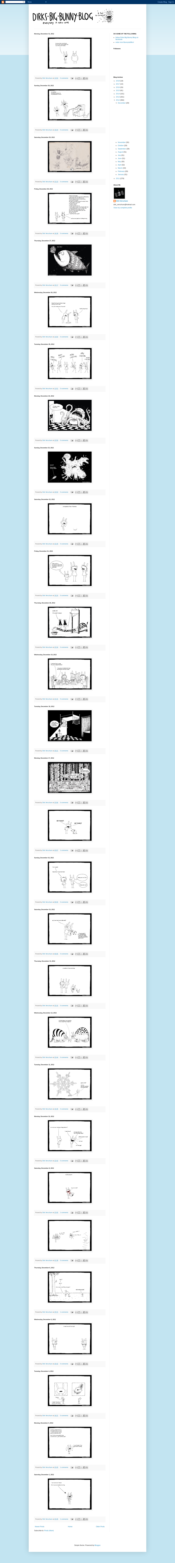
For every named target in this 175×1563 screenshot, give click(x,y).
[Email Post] (72, 78)
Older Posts (100, 1527)
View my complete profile (122, 208)
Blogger (97, 1545)
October (121, 145)
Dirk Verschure (47, 78)
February (121, 171)
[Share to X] (81, 78)
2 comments (64, 1109)
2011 (118, 178)
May (119, 162)
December (122, 103)
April (120, 165)
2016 (118, 87)
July (119, 155)
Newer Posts (39, 1527)
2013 (118, 97)
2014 (118, 94)
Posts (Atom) (49, 1531)
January (121, 174)
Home (70, 1527)
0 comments (64, 78)
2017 (118, 84)
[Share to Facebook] (84, 78)
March (120, 168)
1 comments (64, 850)
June (120, 158)
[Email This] (76, 78)
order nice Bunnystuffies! (125, 42)
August (120, 152)
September (122, 149)
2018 (118, 81)
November (122, 142)
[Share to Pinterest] (86, 78)
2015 (118, 90)
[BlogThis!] (79, 78)
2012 (118, 100)
